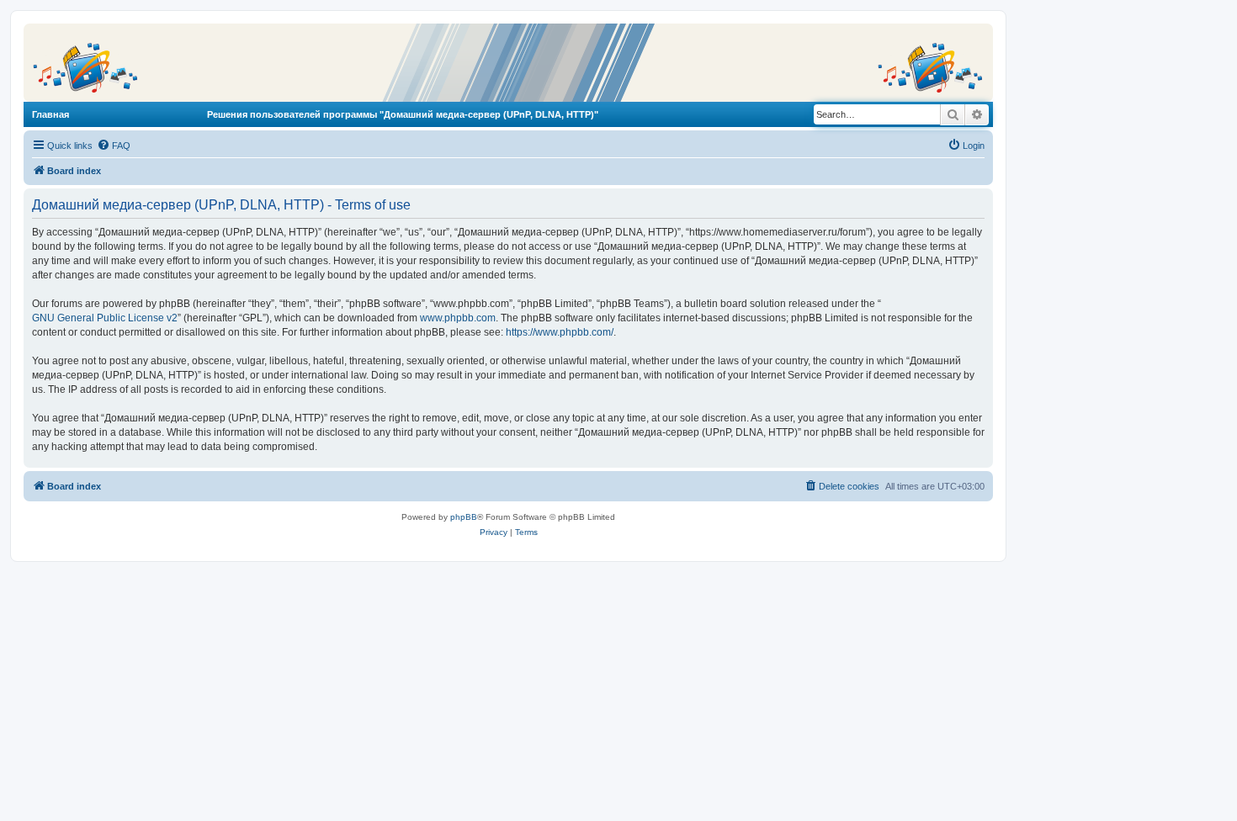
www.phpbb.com (458, 318)
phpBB (463, 517)
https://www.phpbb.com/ (559, 332)
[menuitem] (113, 145)
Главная (50, 114)
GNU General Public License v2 (105, 318)
